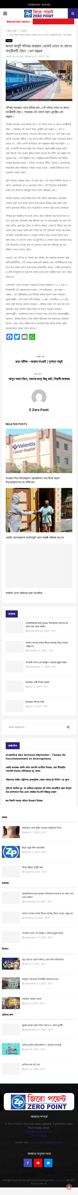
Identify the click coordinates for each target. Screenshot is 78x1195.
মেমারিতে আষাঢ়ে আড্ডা (31, 998)
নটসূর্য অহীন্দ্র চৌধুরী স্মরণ (32, 867)
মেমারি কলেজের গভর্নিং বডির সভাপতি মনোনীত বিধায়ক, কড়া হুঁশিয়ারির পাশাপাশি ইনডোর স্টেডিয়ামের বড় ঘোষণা (35, 769)
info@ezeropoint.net (39, 1131)
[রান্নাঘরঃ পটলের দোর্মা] (15, 706)
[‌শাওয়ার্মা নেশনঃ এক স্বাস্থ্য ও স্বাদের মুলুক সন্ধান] (15, 666)
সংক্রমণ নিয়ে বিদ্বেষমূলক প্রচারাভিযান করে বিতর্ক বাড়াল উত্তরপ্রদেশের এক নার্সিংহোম (32, 480)
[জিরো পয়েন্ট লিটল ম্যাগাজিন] (11, 852)
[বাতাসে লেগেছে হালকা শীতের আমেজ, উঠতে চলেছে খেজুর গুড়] (15, 647)
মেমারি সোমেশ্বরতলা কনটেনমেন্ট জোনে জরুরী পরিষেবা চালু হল (35, 537)
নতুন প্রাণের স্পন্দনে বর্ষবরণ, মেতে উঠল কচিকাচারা (43, 959)
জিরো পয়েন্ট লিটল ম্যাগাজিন (33, 847)
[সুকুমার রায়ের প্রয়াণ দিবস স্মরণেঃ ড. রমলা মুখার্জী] (11, 1029)
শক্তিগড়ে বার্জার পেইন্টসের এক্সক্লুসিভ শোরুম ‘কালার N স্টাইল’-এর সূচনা (37, 779)
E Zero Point (16, 56)
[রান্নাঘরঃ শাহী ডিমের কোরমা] (15, 686)
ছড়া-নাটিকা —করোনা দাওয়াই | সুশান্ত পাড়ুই (39, 361)
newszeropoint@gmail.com (46, 1142)
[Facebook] (28, 1163)
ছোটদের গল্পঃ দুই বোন (31, 1064)
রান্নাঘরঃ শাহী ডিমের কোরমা (37, 682)
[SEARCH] (68, 727)
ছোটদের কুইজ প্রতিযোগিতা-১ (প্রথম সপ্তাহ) (41, 1044)
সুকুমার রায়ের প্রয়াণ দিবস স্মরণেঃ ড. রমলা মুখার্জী (42, 1025)
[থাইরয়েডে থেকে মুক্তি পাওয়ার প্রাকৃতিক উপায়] (11, 832)
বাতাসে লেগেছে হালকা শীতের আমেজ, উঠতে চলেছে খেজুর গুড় (47, 913)
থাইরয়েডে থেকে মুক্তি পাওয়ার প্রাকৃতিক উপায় (41, 827)
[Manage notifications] (69, 1187)
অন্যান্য (9, 40)
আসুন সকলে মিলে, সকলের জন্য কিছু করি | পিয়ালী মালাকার (39, 379)
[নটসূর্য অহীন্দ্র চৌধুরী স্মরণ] (11, 871)
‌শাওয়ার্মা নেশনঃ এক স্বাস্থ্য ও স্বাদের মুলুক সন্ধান (46, 662)
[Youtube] (38, 1163)
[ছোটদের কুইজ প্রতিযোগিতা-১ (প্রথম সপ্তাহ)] (11, 1049)
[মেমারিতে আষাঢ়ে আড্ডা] (11, 1003)
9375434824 (39, 1135)
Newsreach (60, 1180)
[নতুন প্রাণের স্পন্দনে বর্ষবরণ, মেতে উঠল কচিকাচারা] (11, 964)
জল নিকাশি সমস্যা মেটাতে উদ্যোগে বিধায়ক (24, 800)
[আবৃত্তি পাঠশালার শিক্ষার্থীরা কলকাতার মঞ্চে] (11, 983)
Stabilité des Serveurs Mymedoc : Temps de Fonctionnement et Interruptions (36, 756)
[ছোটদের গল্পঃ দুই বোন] (11, 1069)
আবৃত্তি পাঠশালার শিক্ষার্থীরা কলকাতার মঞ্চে (40, 979)
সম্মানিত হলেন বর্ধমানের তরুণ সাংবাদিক (24, 593)
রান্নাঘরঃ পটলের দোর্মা (35, 701)
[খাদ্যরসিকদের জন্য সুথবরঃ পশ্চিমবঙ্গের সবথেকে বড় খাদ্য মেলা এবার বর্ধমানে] (15, 627)
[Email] (48, 1163)
